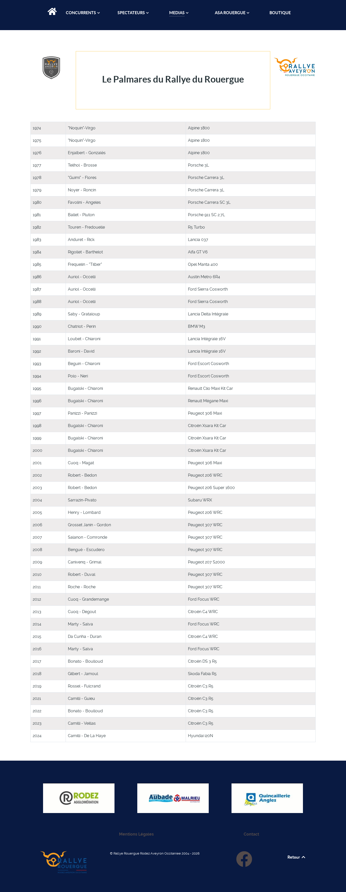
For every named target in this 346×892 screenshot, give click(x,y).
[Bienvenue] (52, 13)
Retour (294, 857)
